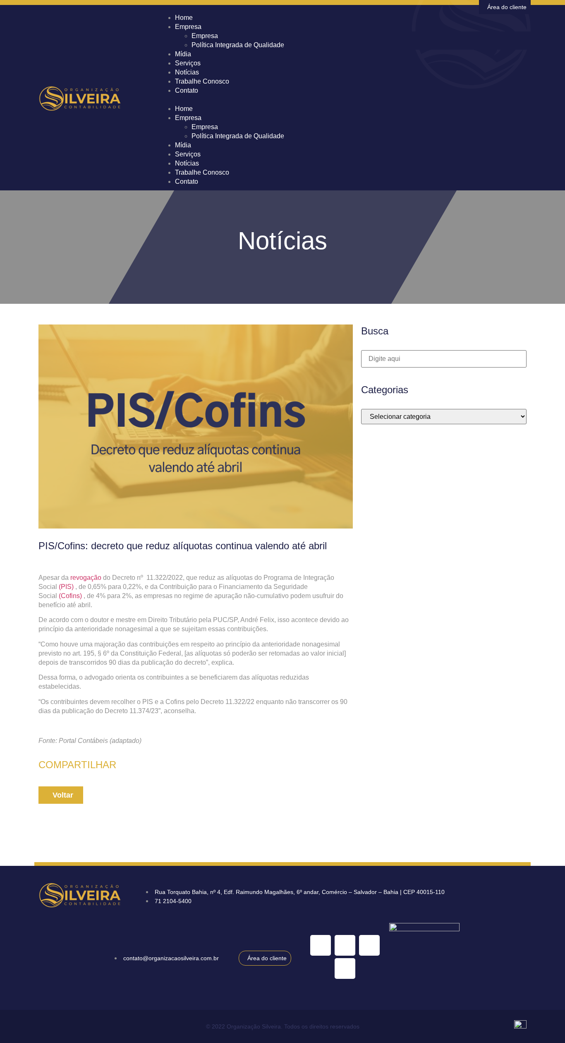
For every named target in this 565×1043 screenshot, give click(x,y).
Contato (186, 90)
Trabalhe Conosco (202, 81)
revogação (85, 577)
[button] (344, 99)
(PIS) (66, 586)
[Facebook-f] (345, 968)
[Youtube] (345, 945)
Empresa (188, 26)
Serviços (188, 154)
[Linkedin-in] (320, 945)
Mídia (183, 145)
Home (184, 108)
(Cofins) (70, 595)
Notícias (187, 163)
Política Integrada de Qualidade (238, 44)
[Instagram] (369, 945)
